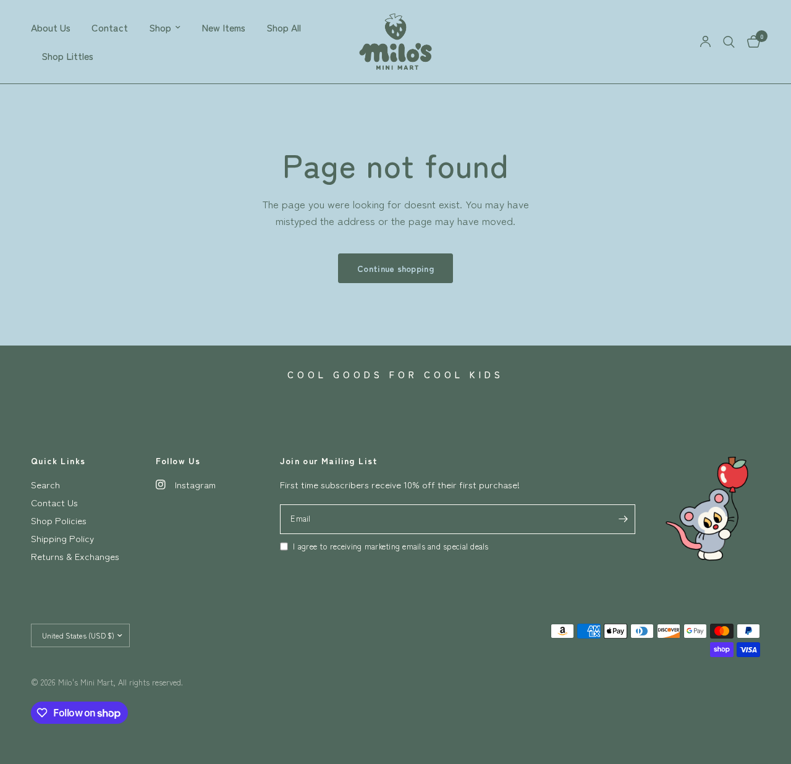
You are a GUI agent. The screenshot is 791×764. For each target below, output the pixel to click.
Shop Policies (59, 520)
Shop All (283, 27)
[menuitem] (56, 27)
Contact (109, 27)
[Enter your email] (623, 519)
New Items (223, 27)
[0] (750, 41)
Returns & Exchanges (75, 556)
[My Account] (705, 41)
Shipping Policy (62, 538)
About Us (50, 27)
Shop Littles (67, 56)
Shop (160, 27)
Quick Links (58, 460)
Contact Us (54, 502)
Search (45, 484)
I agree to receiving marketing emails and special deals (390, 546)
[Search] (729, 41)
